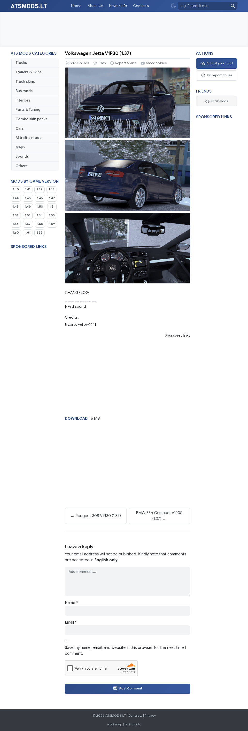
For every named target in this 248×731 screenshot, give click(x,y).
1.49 (28, 207)
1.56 (16, 224)
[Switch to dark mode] (173, 6)
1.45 (28, 198)
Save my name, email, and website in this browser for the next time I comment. (125, 650)
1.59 (52, 224)
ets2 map (114, 724)
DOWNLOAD (76, 418)
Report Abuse (125, 63)
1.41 (27, 189)
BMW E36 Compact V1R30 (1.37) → (159, 515)
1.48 (16, 207)
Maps (20, 147)
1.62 (39, 233)
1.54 (40, 215)
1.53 (28, 215)
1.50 (40, 207)
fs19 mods (132, 724)
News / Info (118, 6)
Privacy (150, 716)
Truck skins (25, 81)
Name (71, 602)
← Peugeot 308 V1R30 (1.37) (95, 515)
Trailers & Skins (29, 72)
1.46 (40, 198)
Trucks (21, 62)
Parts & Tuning (28, 109)
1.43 (51, 189)
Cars (20, 128)
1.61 (27, 233)
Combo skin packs (31, 119)
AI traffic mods (28, 138)
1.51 (51, 207)
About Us (95, 6)
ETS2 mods (219, 101)
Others (22, 166)
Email (71, 622)
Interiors (23, 100)
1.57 (28, 224)
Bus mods (24, 91)
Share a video (156, 63)
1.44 (16, 198)
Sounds (22, 156)
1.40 (16, 189)
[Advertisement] (124, 29)
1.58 (40, 224)
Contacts (141, 6)
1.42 (39, 189)
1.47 (52, 198)
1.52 (16, 215)
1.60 (16, 233)
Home (76, 6)
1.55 (52, 215)
